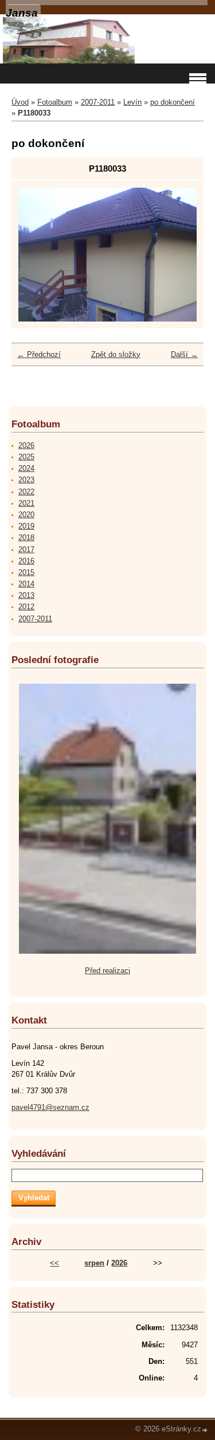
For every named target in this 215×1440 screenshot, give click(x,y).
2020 (26, 514)
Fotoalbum (54, 102)
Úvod (20, 102)
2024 (26, 468)
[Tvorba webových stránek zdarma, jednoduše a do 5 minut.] (205, 1430)
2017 (26, 549)
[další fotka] (178, 254)
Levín (132, 102)
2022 (26, 491)
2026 (26, 445)
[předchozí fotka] (37, 254)
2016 (26, 561)
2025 (26, 457)
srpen (94, 1263)
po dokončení (172, 102)
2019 (26, 526)
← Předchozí (39, 354)
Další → (184, 354)
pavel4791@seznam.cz (50, 1107)
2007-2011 (98, 102)
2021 (26, 503)
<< (54, 1263)
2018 (26, 537)
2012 (26, 606)
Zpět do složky (115, 354)
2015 (26, 572)
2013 (26, 595)
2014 (26, 584)
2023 (26, 479)
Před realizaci (107, 970)
